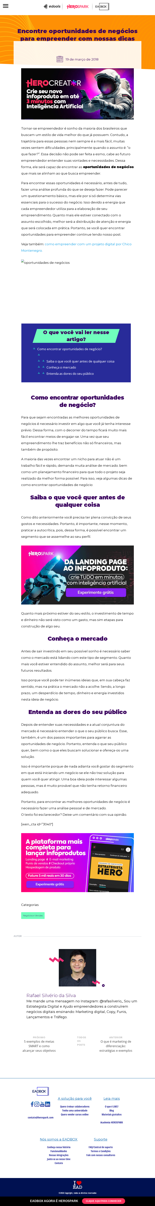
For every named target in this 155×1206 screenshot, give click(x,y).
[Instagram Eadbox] (37, 1106)
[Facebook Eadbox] (32, 1106)
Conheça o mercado (61, 367)
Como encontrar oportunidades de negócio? (69, 349)
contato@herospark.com (40, 1117)
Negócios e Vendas (33, 915)
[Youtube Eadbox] (42, 1106)
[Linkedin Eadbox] (47, 1106)
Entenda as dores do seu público (70, 373)
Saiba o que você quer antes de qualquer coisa (80, 361)
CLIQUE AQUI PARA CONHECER (103, 1201)
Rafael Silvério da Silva (51, 995)
